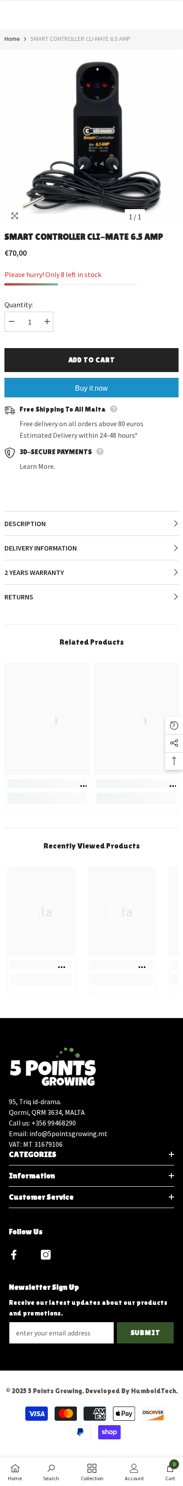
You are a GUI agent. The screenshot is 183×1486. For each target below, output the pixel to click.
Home (12, 39)
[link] (47, 783)
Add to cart (91, 360)
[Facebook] (13, 1254)
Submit (145, 1332)
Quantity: (18, 304)
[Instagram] (45, 1254)
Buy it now (91, 388)
